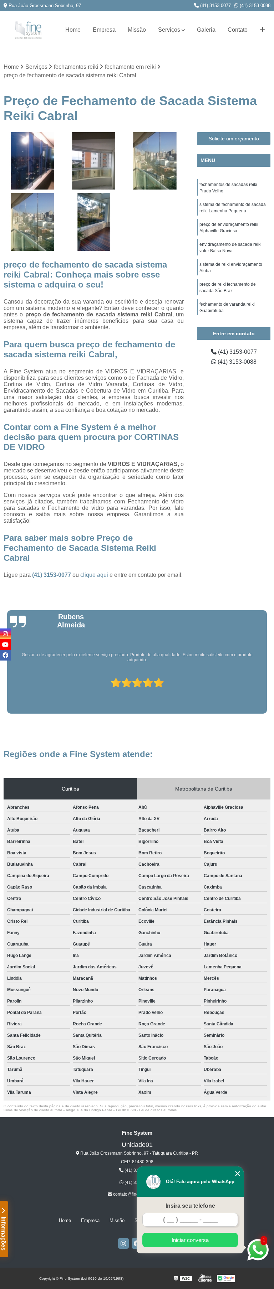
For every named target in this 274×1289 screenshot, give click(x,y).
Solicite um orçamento (234, 138)
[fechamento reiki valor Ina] (94, 222)
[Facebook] (5, 655)
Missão (137, 30)
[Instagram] (123, 1243)
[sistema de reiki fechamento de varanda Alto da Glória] (155, 161)
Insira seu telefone (190, 1206)
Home (73, 30)
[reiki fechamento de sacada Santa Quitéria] (32, 161)
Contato (238, 30)
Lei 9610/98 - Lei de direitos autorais (146, 1110)
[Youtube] (5, 644)
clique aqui (94, 575)
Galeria (206, 30)
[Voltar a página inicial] (28, 30)
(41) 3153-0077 (215, 5)
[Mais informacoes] (262, 30)
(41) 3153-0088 (254, 5)
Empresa (104, 30)
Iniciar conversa (190, 1240)
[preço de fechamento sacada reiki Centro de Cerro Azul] (32, 222)
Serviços (169, 30)
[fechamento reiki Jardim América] (94, 161)
